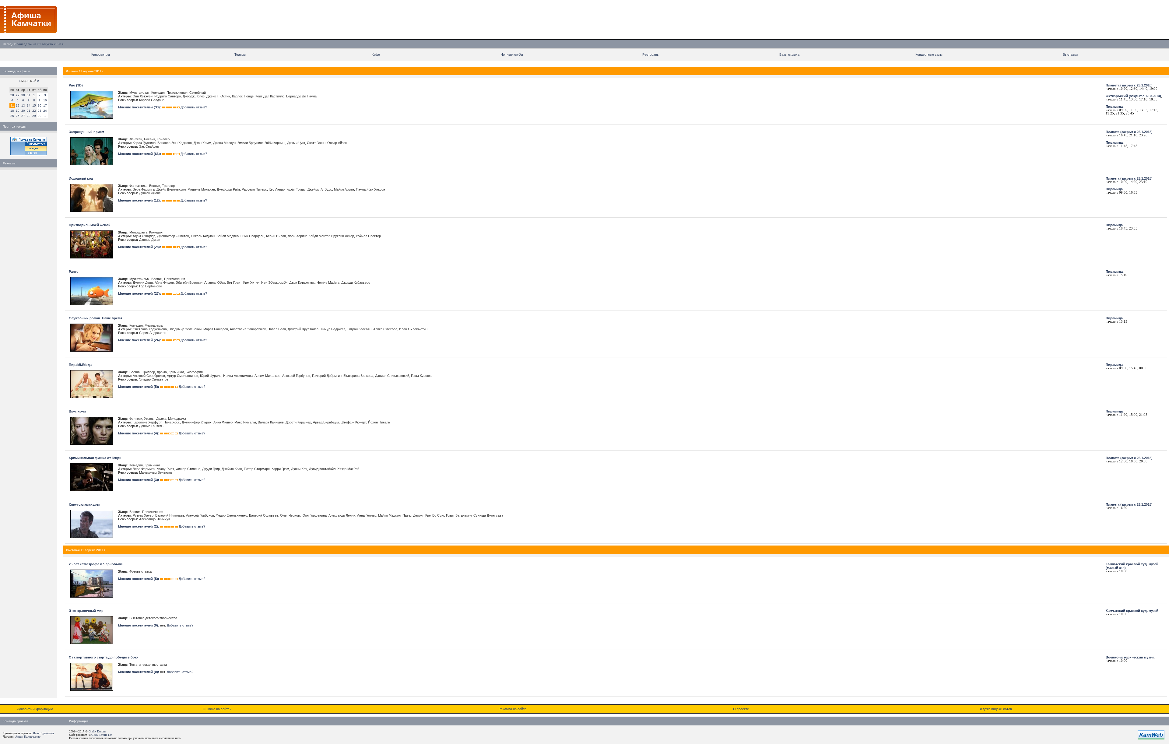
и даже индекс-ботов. (996, 709)
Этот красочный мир (86, 610)
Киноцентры (100, 54)
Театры (240, 54)
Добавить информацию (35, 709)
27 (23, 116)
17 (45, 105)
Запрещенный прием (86, 132)
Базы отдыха (789, 54)
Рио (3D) (76, 85)
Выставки (1070, 54)
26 (17, 116)
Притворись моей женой (90, 225)
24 (45, 110)
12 (17, 105)
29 (17, 95)
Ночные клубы (511, 54)
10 (45, 100)
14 (28, 105)
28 (12, 95)
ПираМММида (80, 365)
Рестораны (650, 54)
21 (28, 110)
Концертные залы (929, 54)
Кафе (376, 54)
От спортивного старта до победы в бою (103, 657)
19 (17, 110)
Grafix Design (97, 731)
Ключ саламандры (84, 504)
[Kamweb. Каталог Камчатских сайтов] (1151, 738)
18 (12, 110)
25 (12, 116)
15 (34, 105)
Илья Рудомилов (43, 733)
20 (23, 110)
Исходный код (81, 178)
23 (39, 110)
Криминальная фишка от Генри (95, 458)
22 (34, 110)
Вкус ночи (77, 411)
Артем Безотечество (27, 736)
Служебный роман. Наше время (95, 318)
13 (23, 105)
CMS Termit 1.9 (101, 734)
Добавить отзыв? (194, 107)
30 (23, 95)
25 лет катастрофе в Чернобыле (96, 564)
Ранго (74, 271)
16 (39, 105)
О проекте (741, 709)
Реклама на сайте (512, 709)
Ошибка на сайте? (217, 709)
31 (28, 95)
